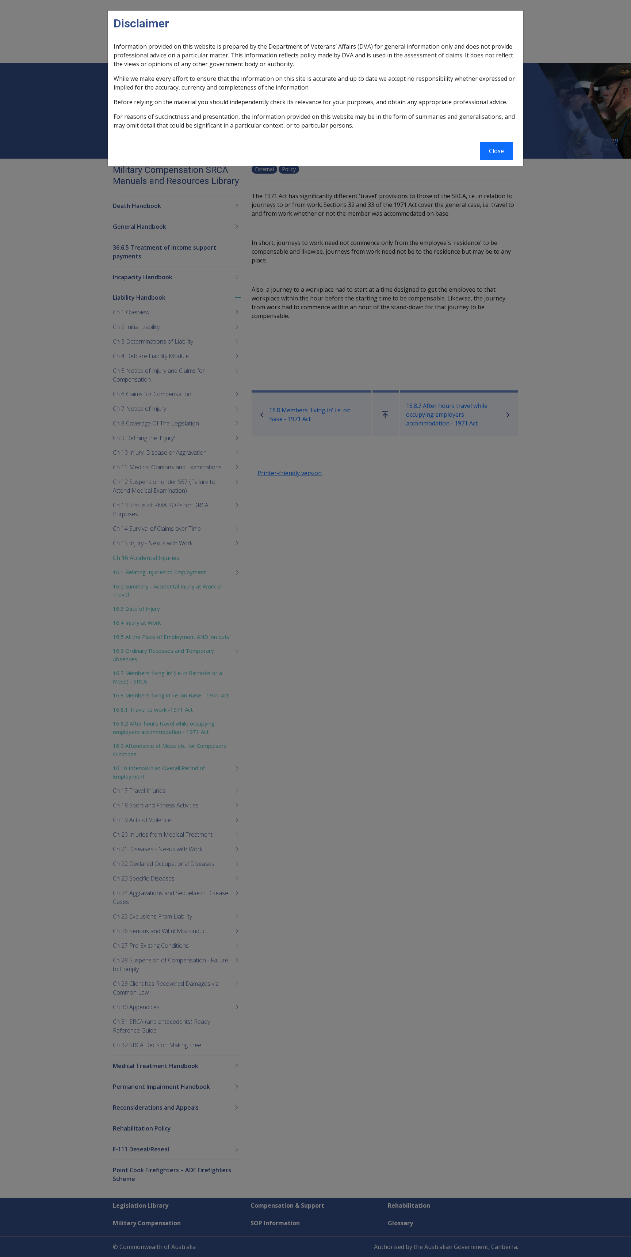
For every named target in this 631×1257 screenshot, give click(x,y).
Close (496, 151)
